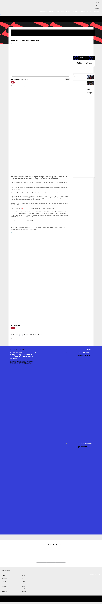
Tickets (3, 583)
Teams (67, 11)
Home (12, 37)
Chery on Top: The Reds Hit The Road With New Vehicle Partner (21, 357)
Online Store (4, 581)
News (58, 11)
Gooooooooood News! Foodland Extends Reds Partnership (85, 355)
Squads (23, 588)
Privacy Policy (20, 337)
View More (89, 349)
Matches (23, 586)
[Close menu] (98, 600)
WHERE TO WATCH (97, 11)
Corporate (82, 11)
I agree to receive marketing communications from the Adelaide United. (26, 338)
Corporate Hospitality (6, 588)
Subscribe (15, 341)
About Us (88, 11)
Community (74, 11)
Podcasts (24, 583)
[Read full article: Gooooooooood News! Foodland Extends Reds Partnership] (90, 83)
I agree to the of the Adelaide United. (22, 337)
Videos (62, 11)
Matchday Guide (43, 11)
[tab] (78, 63)
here (23, 208)
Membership (51, 11)
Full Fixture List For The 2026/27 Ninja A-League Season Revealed (85, 446)
